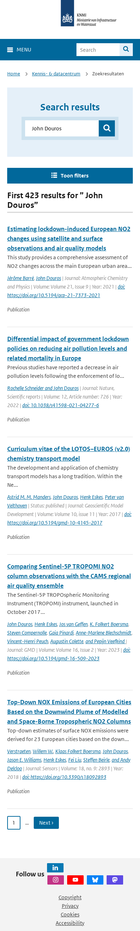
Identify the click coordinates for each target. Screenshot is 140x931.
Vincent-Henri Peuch (27, 641)
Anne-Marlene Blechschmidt (103, 632)
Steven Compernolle (27, 632)
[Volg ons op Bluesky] (95, 880)
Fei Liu (74, 759)
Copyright (70, 897)
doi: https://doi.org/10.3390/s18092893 (64, 777)
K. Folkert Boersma (109, 624)
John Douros (48, 278)
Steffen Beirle (96, 759)
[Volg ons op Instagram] (55, 880)
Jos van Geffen (73, 624)
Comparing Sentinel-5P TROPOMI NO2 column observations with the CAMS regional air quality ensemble (69, 576)
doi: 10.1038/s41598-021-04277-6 (60, 405)
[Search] (126, 49)
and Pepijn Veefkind (105, 641)
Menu (24, 49)
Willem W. (43, 751)
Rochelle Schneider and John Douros (43, 388)
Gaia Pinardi (61, 632)
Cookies (70, 914)
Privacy (70, 905)
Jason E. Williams (24, 759)
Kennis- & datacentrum (56, 74)
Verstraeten (19, 751)
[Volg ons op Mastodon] (115, 880)
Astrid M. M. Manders (29, 497)
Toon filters (75, 175)
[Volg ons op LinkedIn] (55, 868)
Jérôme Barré (20, 278)
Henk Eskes (91, 497)
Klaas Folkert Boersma (78, 751)
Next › (46, 822)
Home (13, 74)
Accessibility (70, 923)
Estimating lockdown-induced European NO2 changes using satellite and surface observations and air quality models (68, 238)
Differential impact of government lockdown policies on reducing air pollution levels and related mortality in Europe (68, 348)
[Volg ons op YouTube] (75, 880)
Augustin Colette (66, 641)
